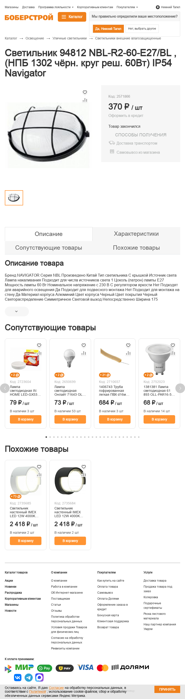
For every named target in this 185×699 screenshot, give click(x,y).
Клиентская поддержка (113, 621)
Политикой (37, 691)
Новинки (10, 586)
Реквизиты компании (65, 648)
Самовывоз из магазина (138, 152)
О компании (59, 580)
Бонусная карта (108, 615)
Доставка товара (155, 580)
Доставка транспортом (137, 143)
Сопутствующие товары (48, 247)
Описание (49, 233)
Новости (10, 610)
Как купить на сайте (110, 580)
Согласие (56, 688)
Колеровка (151, 597)
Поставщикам (60, 598)
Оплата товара (107, 586)
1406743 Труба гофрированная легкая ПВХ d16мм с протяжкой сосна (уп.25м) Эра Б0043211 (113, 390)
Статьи (56, 604)
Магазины (12, 604)
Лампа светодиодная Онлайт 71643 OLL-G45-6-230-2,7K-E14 (70, 390)
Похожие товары (136, 247)
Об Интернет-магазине (67, 592)
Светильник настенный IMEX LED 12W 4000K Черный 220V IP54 (69, 512)
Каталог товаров (16, 572)
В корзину (25, 419)
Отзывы (56, 610)
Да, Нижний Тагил (108, 29)
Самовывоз (105, 592)
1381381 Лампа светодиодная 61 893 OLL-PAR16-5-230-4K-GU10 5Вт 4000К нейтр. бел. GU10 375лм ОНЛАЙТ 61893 (158, 390)
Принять (167, 689)
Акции (9, 580)
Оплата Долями (108, 598)
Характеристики (136, 233)
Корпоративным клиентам (23, 598)
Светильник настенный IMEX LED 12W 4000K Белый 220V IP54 (23, 512)
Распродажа (13, 592)
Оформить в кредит (125, 116)
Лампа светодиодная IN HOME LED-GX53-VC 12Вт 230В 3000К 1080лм (24, 390)
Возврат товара (108, 627)
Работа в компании (64, 586)
